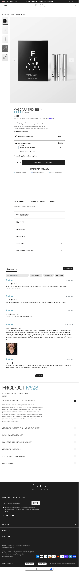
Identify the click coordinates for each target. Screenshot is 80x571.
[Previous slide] (14, 60)
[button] (7, 5)
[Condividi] (41, 110)
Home (4, 14)
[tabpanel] (39, 326)
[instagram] (10, 515)
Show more (39, 375)
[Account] (72, 1)
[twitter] (3, 515)
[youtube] (13, 515)
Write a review (68, 268)
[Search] (70, 1)
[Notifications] (16, 1)
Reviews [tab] (12, 269)
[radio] (39, 136)
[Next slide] (71, 60)
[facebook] (7, 515)
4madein (74, 563)
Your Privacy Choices (43, 569)
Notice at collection (31, 569)
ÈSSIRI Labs (60, 563)
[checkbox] (59, 275)
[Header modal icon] (10, 5)
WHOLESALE (10, 14)
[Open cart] (75, 1)
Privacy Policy (29, 563)
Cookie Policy (42, 563)
